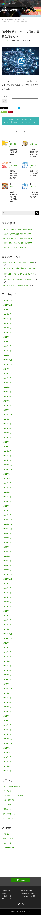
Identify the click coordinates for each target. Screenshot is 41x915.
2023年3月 (7, 451)
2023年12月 (7, 410)
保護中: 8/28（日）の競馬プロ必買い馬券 (18, 280)
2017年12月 (7, 739)
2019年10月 (7, 638)
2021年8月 (7, 538)
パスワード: (7, 96)
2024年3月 (7, 396)
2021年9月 (7, 533)
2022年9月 (7, 478)
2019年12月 (7, 629)
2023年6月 (7, 437)
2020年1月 (7, 625)
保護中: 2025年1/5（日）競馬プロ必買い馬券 (13, 196)
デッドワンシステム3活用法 (13, 795)
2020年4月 (7, 611)
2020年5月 (7, 606)
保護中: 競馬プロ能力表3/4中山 (13, 152)
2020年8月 (7, 593)
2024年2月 (7, 401)
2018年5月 (7, 716)
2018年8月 (7, 702)
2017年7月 (7, 762)
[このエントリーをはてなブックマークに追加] (19, 108)
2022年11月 (7, 469)
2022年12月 (7, 465)
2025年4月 (7, 337)
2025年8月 (7, 319)
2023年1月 (7, 460)
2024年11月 (7, 360)
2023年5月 (7, 442)
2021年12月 (7, 520)
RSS (22, 903)
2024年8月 (7, 373)
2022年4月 (7, 501)
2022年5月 (7, 497)
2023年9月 (7, 424)
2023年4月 (7, 447)
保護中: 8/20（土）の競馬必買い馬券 (16, 285)
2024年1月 (7, 405)
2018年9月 (7, 698)
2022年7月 (7, 488)
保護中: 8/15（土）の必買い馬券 (34, 194)
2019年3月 (7, 670)
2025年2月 (7, 346)
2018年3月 (7, 725)
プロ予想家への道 (6, 896)
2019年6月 (7, 657)
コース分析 (7, 791)
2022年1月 (7, 515)
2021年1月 (7, 570)
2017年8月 (7, 757)
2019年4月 (7, 666)
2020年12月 (7, 574)
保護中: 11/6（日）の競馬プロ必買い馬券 (18, 262)
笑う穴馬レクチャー (10, 818)
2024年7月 (7, 378)
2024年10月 (7, 364)
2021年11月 (7, 524)
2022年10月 (7, 474)
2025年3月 (7, 341)
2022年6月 (7, 492)
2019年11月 (7, 634)
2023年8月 (7, 428)
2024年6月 (7, 383)
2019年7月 (7, 652)
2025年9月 (7, 314)
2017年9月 (7, 752)
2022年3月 (7, 506)
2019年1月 (7, 679)
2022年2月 (7, 510)
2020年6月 (7, 602)
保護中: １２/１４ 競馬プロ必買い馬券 (17, 229)
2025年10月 (7, 310)
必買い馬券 (26, 40)
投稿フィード (8, 838)
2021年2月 (7, 565)
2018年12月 (7, 684)
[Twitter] (18, 903)
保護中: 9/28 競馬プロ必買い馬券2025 (17, 248)
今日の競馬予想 (17, 40)
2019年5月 (7, 661)
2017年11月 (7, 743)
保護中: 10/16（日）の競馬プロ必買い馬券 (18, 274)
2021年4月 (7, 556)
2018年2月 (7, 730)
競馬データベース (6, 898)
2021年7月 (7, 542)
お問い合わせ (20, 880)
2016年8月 (7, 766)
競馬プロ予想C (15, 912)
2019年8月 (7, 647)
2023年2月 (7, 456)
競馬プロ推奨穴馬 (9, 814)
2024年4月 (7, 392)
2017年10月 (7, 748)
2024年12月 (7, 355)
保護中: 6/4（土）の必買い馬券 (34, 173)
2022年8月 (7, 483)
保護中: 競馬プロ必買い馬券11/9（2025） (18, 234)
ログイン (6, 834)
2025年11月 (7, 305)
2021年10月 (7, 529)
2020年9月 (7, 588)
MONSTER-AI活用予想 (11, 786)
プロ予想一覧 (5, 893)
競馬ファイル (8, 809)
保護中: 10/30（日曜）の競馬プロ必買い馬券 (19, 268)
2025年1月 (7, 351)
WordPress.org (8, 847)
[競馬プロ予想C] (9, 3)
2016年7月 (7, 771)
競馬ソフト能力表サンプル (27, 893)
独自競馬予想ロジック (26, 890)
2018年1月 (7, 734)
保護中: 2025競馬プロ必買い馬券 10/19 (17, 238)
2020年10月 (7, 584)
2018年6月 (7, 711)
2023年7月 (7, 433)
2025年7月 (7, 323)
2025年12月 (7, 300)
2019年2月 (7, 675)
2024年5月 (7, 387)
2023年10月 (7, 419)
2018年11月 (7, 689)
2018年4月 (7, 720)
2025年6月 (7, 328)
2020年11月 (7, 579)
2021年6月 (7, 547)
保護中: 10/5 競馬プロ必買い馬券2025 (17, 243)
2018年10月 (7, 693)
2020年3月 (7, 615)
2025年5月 (7, 332)
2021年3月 (7, 561)
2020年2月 (7, 620)
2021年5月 (7, 552)
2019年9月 (7, 643)
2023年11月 (7, 415)
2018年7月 (7, 707)
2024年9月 (7, 369)
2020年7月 (7, 597)
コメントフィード (9, 843)
